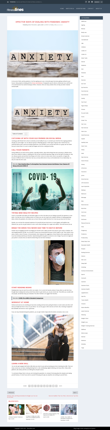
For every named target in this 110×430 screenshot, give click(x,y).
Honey (83, 164)
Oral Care (83, 212)
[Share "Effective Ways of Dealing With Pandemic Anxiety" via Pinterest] (41, 385)
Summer (83, 281)
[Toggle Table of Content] (25, 134)
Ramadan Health (85, 245)
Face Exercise (84, 91)
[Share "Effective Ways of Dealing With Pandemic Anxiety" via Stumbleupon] (50, 385)
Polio (82, 226)
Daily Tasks (84, 58)
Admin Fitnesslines (32, 24)
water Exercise (85, 311)
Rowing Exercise (85, 252)
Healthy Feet (84, 142)
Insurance (83, 171)
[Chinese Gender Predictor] (16, 409)
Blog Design (77, 428)
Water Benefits (85, 307)
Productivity (84, 237)
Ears (82, 76)
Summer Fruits (85, 285)
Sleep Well (84, 263)
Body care (84, 32)
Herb (82, 153)
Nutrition (83, 208)
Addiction (83, 21)
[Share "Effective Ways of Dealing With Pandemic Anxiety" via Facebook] (29, 385)
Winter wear (84, 333)
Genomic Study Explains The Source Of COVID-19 (51, 414)
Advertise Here (80, 8)
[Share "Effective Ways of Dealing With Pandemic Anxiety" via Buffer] (47, 385)
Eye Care (83, 83)
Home (62, 8)
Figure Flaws (84, 105)
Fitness (83, 109)
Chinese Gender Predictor (16, 417)
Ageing (83, 25)
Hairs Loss (84, 131)
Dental (83, 61)
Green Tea (84, 120)
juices (82, 175)
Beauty (83, 28)
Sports (83, 274)
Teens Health (84, 300)
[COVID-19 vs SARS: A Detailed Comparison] (69, 409)
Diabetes (83, 65)
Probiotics (84, 234)
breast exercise (85, 36)
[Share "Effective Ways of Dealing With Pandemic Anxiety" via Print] (56, 385)
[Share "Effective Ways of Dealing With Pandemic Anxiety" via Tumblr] (38, 385)
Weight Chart (84, 318)
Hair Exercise (84, 127)
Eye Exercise (84, 87)
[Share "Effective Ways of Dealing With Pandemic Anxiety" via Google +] (35, 385)
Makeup (83, 190)
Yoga (82, 347)
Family (51, 24)
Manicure (83, 193)
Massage (83, 197)
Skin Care (83, 259)
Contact (91, 8)
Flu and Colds (84, 113)
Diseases (83, 72)
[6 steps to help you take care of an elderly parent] (34, 409)
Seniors (83, 256)
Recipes (83, 248)
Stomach (83, 278)
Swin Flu (83, 296)
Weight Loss (84, 322)
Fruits (82, 116)
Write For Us (70, 8)
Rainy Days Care (85, 241)
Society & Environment (87, 270)
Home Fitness (84, 160)
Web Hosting (84, 428)
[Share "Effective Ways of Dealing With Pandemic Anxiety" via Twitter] (32, 385)
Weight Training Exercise (87, 325)
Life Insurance (85, 182)
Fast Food (83, 102)
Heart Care (84, 146)
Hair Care (83, 124)
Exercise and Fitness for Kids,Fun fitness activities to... (29, 2)
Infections (84, 168)
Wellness (83, 329)
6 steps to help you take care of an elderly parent (33, 416)
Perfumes (83, 219)
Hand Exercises (85, 135)
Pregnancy (84, 230)
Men (82, 201)
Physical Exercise (85, 223)
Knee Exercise (84, 179)
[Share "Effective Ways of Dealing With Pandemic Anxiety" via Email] (53, 385)
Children (83, 47)
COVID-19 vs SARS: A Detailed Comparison (67, 417)
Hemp (82, 149)
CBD (82, 43)
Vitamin (83, 303)
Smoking (83, 267)
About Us (99, 8)
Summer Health (85, 289)
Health (83, 138)
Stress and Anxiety (37, 83)
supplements (84, 292)
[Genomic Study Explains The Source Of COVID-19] (51, 408)
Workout (83, 340)
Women (83, 336)
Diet (82, 69)
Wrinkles (83, 344)
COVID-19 (47, 24)
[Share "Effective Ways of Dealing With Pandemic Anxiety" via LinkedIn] (44, 385)
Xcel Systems (92, 428)
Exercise (83, 80)
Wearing (83, 314)
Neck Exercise (84, 204)
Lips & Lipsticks (85, 186)
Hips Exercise (84, 157)
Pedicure (83, 215)
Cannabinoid (84, 39)
